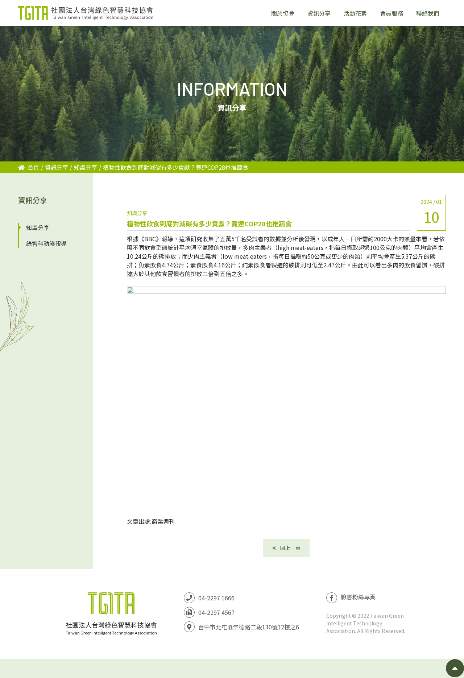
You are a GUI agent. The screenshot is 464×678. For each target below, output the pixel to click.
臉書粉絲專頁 (358, 596)
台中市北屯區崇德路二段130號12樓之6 (248, 626)
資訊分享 (56, 167)
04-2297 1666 (216, 597)
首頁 (33, 167)
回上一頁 (290, 547)
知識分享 (85, 167)
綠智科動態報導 (46, 243)
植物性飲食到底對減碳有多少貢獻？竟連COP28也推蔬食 (175, 167)
